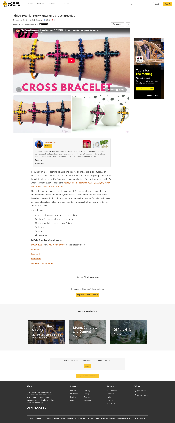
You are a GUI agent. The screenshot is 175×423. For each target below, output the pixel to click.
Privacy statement (68, 418)
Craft (32, 20)
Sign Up (168, 4)
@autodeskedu (142, 395)
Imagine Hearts (22, 20)
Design (73, 397)
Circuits (73, 390)
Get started (111, 394)
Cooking (87, 390)
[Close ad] (162, 40)
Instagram (36, 258)
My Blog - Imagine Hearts (43, 263)
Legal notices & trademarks (136, 418)
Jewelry (39, 20)
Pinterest (35, 249)
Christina (40, 164)
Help (109, 397)
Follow (48, 146)
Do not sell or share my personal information (108, 418)
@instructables (142, 390)
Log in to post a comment (87, 376)
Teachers (51, 4)
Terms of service (53, 418)
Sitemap (110, 400)
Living (86, 394)
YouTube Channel (56, 244)
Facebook (35, 254)
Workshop (74, 394)
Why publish (112, 390)
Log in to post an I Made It (87, 295)
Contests (40, 4)
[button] (128, 24)
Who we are (111, 403)
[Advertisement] (149, 68)
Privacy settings (82, 418)
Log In (157, 4)
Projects (30, 4)
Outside (87, 397)
